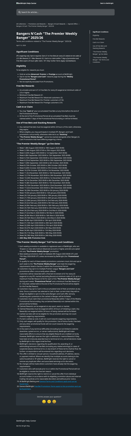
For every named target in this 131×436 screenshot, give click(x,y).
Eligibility (96, 35)
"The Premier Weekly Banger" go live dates (100, 53)
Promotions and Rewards (37, 24)
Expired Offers (73, 24)
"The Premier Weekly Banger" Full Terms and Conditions (101, 60)
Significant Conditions (100, 32)
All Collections (21, 24)
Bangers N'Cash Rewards (56, 24)
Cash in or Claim (98, 42)
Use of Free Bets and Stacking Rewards (100, 47)
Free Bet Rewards (99, 39)
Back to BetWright (106, 3)
